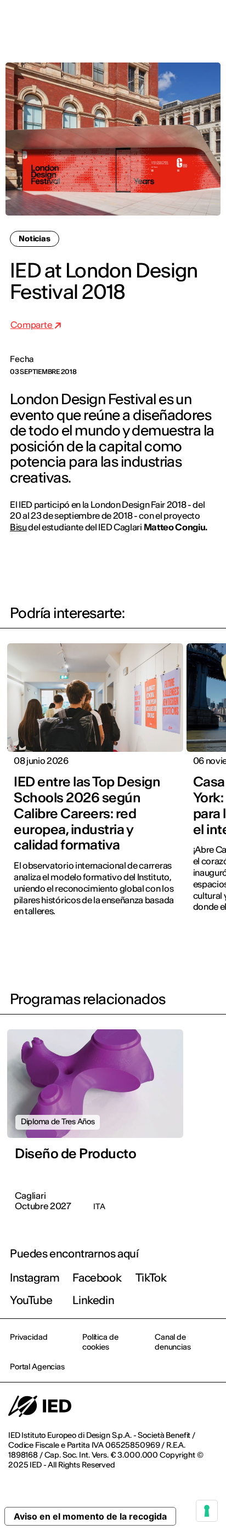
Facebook (96, 1277)
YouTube (31, 1300)
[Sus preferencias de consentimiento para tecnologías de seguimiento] (206, 1510)
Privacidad (29, 1337)
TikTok (151, 1277)
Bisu (18, 527)
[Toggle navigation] (209, 23)
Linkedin (93, 1300)
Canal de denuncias (173, 1342)
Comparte (32, 324)
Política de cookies (100, 1342)
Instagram (34, 1277)
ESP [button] (123, 23)
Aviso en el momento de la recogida (90, 1516)
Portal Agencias (37, 1367)
